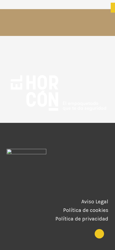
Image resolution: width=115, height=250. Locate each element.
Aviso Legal (94, 202)
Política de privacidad (81, 219)
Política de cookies (85, 210)
